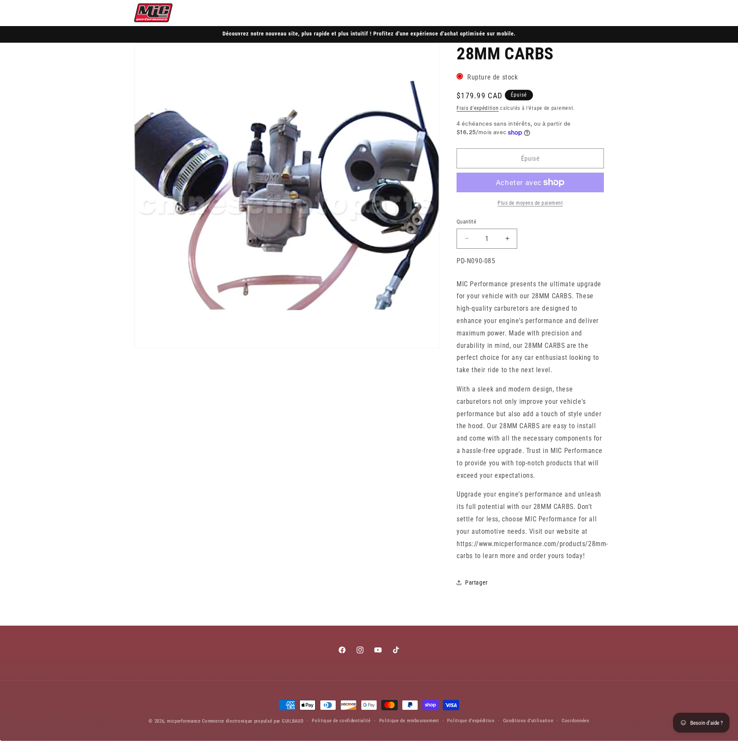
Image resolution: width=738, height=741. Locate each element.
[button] (558, 12)
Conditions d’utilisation (528, 720)
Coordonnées (575, 720)
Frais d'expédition (478, 108)
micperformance (184, 721)
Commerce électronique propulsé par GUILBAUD (252, 721)
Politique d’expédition (470, 720)
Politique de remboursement (409, 720)
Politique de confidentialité (341, 720)
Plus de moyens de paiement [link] (530, 203)
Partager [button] (476, 582)
